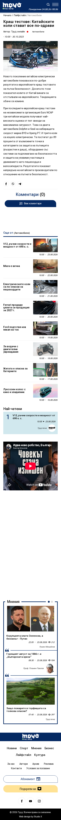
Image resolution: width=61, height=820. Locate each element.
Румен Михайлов (47, 647)
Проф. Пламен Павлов (33, 668)
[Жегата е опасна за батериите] (45, 370)
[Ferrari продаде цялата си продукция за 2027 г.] (45, 307)
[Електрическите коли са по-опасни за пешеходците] (45, 287)
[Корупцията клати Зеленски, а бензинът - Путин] (30, 618)
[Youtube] (30, 801)
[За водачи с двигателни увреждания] (45, 349)
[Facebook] (21, 801)
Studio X (38, 816)
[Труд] (30, 737)
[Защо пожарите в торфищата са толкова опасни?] (30, 691)
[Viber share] (13, 184)
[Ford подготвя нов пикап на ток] (45, 328)
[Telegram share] (20, 184)
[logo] (12, 6)
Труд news (42, 428)
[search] (48, 4)
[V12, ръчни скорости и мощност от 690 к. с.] (45, 245)
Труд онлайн (18, 31)
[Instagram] (39, 801)
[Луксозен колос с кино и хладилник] (45, 390)
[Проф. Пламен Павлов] (50, 668)
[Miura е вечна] (45, 266)
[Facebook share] (6, 184)
